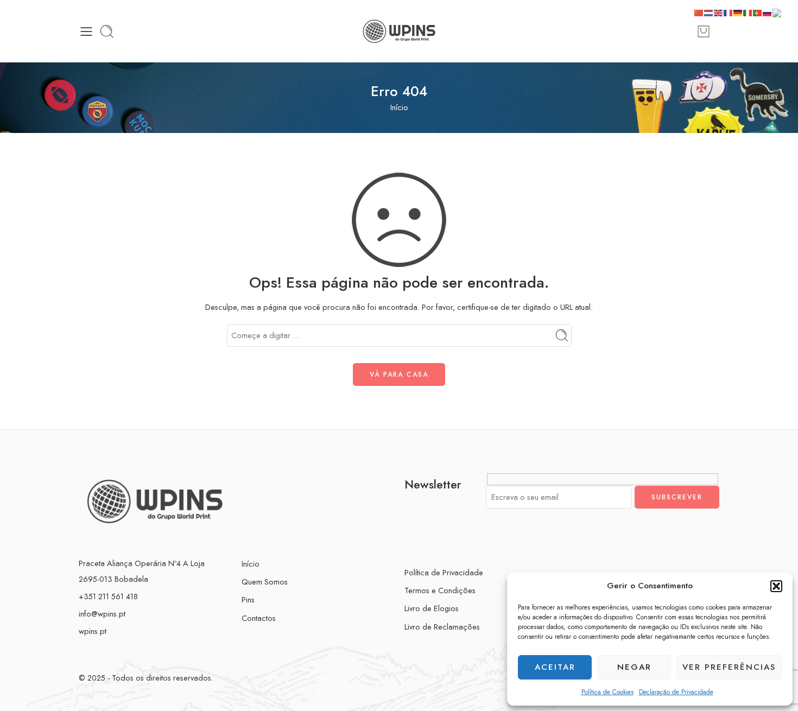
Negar (634, 667)
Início (399, 107)
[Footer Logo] (155, 500)
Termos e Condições (440, 590)
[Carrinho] (703, 31)
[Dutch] (709, 11)
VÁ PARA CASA (399, 374)
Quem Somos (265, 581)
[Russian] (767, 11)
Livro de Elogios (431, 608)
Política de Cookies (607, 692)
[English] (719, 11)
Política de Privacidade (443, 572)
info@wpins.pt (102, 613)
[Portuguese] (758, 11)
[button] (776, 586)
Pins (248, 599)
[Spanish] (781, 11)
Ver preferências (729, 667)
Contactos (259, 618)
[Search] (107, 31)
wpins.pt (92, 631)
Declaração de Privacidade (676, 692)
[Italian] (748, 11)
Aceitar (555, 667)
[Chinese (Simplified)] (699, 11)
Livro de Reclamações (442, 626)
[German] (738, 11)
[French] (728, 11)
